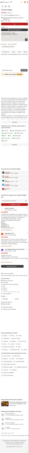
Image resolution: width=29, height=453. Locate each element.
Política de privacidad (19, 442)
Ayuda (21, 443)
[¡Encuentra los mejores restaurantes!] (5, 2)
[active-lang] (25, 2)
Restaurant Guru (18, 446)
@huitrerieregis (6, 304)
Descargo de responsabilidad (13, 443)
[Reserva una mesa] (14, 24)
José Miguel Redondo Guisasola (14, 249)
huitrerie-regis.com (7, 302)
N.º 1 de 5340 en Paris (10, 15)
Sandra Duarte (9, 208)
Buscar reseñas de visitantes (9, 200)
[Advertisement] (14, 86)
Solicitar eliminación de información (18, 440)
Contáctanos (7, 440)
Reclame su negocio (8, 307)
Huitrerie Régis (6, 10)
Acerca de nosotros (9, 442)
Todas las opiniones (11, 266)
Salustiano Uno (9, 233)
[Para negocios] (11, 2)
